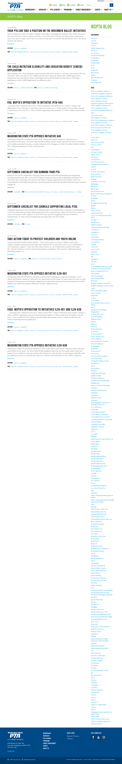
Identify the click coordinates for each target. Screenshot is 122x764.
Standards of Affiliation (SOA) (101, 614)
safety (93, 561)
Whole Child (95, 716)
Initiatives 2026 (67, 52)
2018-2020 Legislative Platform (101, 94)
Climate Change (96, 225)
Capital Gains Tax (97, 213)
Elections (94, 281)
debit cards (95, 254)
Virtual (93, 700)
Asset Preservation (97, 162)
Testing (93, 668)
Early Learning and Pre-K (99, 271)
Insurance (94, 400)
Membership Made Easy (99, 466)
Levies (93, 432)
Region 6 (94, 544)
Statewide (94, 624)
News (93, 65)
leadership (94, 409)
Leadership (17, 192)
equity (93, 288)
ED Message (95, 273)
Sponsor (94, 602)
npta (92, 490)
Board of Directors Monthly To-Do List (37, 192)
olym (92, 504)
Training (78, 192)
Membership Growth (98, 463)
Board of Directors (97, 191)
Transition (94, 685)
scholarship (95, 563)
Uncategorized (96, 82)
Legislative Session (97, 427)
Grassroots (95, 363)
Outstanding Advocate (98, 512)
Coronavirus (95, 242)
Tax (92, 651)
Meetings (94, 449)
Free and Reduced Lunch (99, 341)
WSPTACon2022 (96, 724)
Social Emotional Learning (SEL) (102, 590)
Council (27, 224)
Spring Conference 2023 (99, 612)
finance (93, 322)
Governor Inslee (96, 358)
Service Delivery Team (98, 580)
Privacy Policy (87, 759)
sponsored (94, 604)
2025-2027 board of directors (101, 127)
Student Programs (97, 629)
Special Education (97, 77)
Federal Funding (96, 317)
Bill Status (94, 186)
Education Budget (97, 276)
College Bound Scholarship (100, 227)
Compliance (95, 232)
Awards (93, 41)
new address (95, 481)
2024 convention (96, 115)
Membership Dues (97, 461)
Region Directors (97, 546)
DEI (92, 257)
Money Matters (96, 471)
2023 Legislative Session (99, 108)
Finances (94, 50)
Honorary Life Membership (100, 380)
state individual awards (99, 619)
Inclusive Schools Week (99, 390)
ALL (92, 147)
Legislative (24, 48)
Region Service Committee (100, 548)
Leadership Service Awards (100, 417)
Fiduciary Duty (96, 319)
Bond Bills (94, 198)
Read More (10, 44)
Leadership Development (67, 192)
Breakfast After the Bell (99, 203)
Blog (63, 5)
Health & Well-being (27, 88)
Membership (30, 9)
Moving (93, 476)
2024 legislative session (99, 118)
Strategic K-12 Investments (100, 626)
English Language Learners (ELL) (102, 286)
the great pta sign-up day (99, 670)
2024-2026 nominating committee (102, 120)
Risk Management (97, 558)
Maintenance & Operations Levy (102, 439)
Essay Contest (96, 293)
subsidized (94, 634)
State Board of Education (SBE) (101, 617)
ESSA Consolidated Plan (99, 291)
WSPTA (15, 7)
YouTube (98, 737)
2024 (92, 113)
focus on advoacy (97, 334)
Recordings (95, 539)
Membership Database (98, 456)
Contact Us (10, 751)
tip (92, 673)
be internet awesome (98, 181)
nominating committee (99, 485)
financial (94, 326)
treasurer (94, 687)
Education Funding (97, 278)
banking (93, 179)
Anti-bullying (95, 150)
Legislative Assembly (98, 424)
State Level (95, 622)
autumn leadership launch (100, 164)
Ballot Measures (96, 177)
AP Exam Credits (96, 152)
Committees (95, 230)
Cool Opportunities (97, 239)
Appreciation (95, 154)
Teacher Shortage (97, 658)
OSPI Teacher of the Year (99, 509)
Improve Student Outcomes (100, 385)
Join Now (55, 5)
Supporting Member (98, 646)
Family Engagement (83, 9)
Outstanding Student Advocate (101, 519)
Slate (92, 588)
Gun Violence (95, 368)
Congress (94, 235)
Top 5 (93, 678)
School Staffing (96, 575)
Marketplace (95, 444)
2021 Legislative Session (99, 98)
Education (94, 43)
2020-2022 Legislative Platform (101, 96)
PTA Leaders (55, 9)
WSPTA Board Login (15, 759)
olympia (75, 52)
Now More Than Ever (98, 488)
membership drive (97, 458)
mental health (95, 468)
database (94, 252)
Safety (93, 75)
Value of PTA (95, 692)
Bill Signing (94, 184)
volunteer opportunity (98, 704)
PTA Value (94, 534)
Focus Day (94, 331)
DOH (92, 264)
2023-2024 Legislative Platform (101, 110)
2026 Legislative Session (99, 130)
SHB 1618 (94, 583)
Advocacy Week (96, 145)
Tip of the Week (96, 675)
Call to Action (95, 210)
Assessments (95, 159)
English (102, 1)
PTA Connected (96, 531)
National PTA (95, 478)
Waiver (93, 709)
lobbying (94, 436)
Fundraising (95, 346)
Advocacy (42, 9)
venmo (93, 697)
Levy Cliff (94, 434)
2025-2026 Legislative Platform (101, 125)
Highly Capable (96, 376)
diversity (94, 261)
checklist (94, 220)
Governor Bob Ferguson (99, 356)
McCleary (94, 446)
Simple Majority (96, 585)
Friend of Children (97, 344)
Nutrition (94, 493)
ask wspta (94, 157)
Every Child (95, 300)
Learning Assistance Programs (101, 419)
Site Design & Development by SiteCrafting (104, 759)
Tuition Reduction (97, 690)
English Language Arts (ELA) (100, 283)
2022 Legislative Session (99, 101)
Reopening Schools (97, 551)
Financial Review (96, 329)
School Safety (95, 573)
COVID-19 (94, 247)
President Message (97, 524)
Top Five (94, 680)
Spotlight (94, 607)
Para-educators (96, 521)
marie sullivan (95, 441)
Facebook (93, 737)
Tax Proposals (96, 653)
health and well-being (51, 88)
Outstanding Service (98, 516)
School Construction (98, 566)
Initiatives (94, 395)
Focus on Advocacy (56, 52)
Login (82, 5)
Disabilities (94, 259)
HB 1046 (94, 371)
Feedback (72, 5)
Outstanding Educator (98, 514)
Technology (95, 663)
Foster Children (96, 339)
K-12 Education (96, 407)
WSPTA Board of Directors (100, 719)
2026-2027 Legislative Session (20, 52)
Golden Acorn (95, 351)
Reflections (95, 73)
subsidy (93, 636)
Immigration (95, 383)
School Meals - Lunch (98, 568)
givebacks (94, 348)
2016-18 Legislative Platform (100, 91)
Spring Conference (97, 609)
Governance (54, 192)
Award (93, 167)
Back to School (96, 174)
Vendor (93, 695)
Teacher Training (97, 660)
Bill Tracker (95, 189)
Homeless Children (97, 378)
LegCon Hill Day (96, 422)
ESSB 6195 (94, 295)
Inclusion (94, 388)
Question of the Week (98, 536)
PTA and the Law (96, 529)
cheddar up (95, 222)
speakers (94, 597)
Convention (95, 237)
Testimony (94, 665)
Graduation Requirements (100, 361)
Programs (68, 9)
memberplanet (96, 451)
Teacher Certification (98, 655)
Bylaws (93, 208)
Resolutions (95, 556)
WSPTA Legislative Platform (100, 721)
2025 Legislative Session (99, 123)
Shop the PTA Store (73, 736)
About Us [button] (107, 9)
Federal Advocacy (57, 259)
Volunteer (94, 702)
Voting (93, 707)
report (93, 553)
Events (97, 9)
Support (94, 643)
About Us (46, 748)
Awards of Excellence (98, 172)
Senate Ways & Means (98, 578)
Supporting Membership (99, 648)
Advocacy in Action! (43, 52)
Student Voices (96, 631)
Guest (93, 366)
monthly (94, 473)
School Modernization (98, 570)
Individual (94, 393)
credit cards (95, 249)
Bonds (93, 201)
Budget (93, 205)
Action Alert (95, 137)
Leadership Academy (98, 412)
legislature (94, 429)
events (93, 298)
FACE (92, 307)
